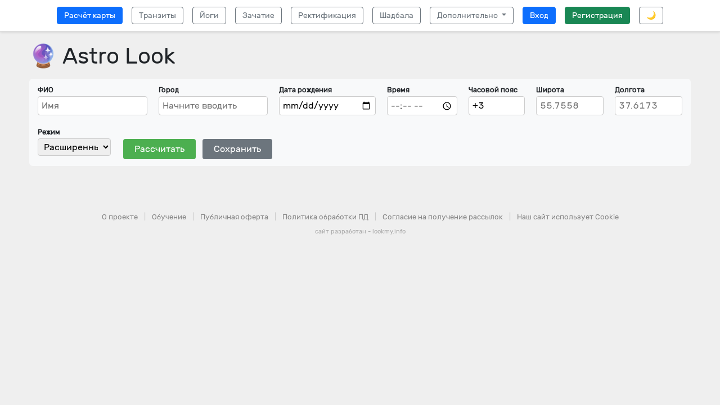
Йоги (209, 15)
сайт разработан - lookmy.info (360, 231)
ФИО (45, 90)
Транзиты (157, 15)
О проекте (120, 217)
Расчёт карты (89, 15)
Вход (539, 15)
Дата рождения (305, 90)
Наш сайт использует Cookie (568, 217)
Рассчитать (159, 148)
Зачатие (258, 15)
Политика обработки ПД (325, 217)
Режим (49, 132)
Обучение (169, 217)
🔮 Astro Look (102, 56)
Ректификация (327, 15)
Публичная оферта (234, 217)
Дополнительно (468, 15)
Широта (550, 90)
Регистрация (597, 15)
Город (169, 90)
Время (398, 90)
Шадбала (396, 15)
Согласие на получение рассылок (442, 217)
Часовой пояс (493, 90)
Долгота (630, 90)
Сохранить (237, 148)
